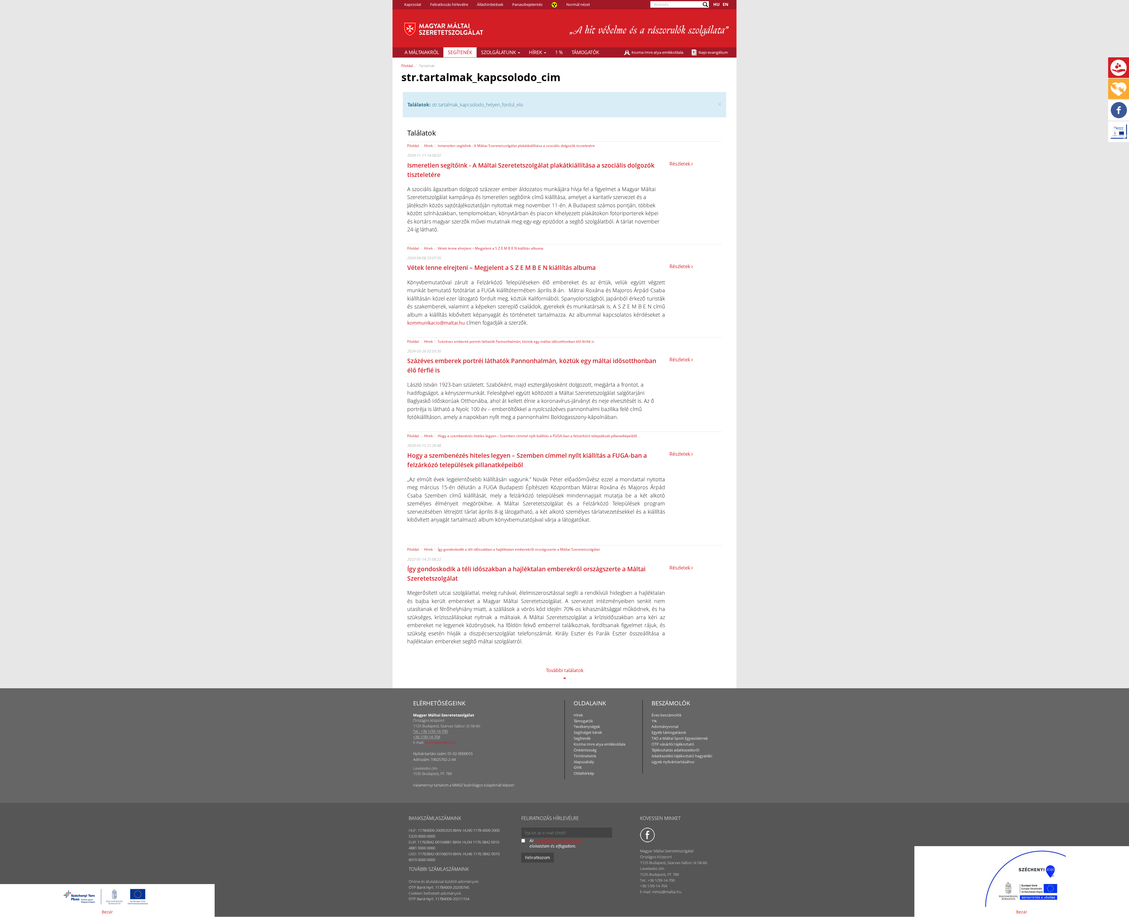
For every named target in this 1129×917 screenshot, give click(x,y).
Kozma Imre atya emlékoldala (657, 52)
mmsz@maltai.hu (440, 742)
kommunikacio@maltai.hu (436, 323)
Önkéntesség (585, 750)
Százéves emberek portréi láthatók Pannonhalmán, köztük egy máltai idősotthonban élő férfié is (516, 341)
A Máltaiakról (422, 52)
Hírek (536, 52)
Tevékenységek (587, 726)
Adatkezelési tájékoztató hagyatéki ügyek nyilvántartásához (682, 758)
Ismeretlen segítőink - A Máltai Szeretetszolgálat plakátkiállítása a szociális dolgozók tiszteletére (516, 145)
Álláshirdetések (490, 4)
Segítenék (460, 52)
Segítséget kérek (588, 732)
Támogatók (585, 52)
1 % (559, 52)
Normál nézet (578, 4)
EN (725, 4)
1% (654, 721)
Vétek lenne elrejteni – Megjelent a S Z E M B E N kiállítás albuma (490, 248)
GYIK (578, 767)
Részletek (680, 164)
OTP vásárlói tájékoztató (673, 744)
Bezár (107, 912)
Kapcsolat (412, 4)
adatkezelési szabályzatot (558, 840)
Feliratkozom (537, 857)
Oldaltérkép (584, 773)
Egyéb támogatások (669, 732)
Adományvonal (665, 726)
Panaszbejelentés (527, 4)
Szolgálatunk (499, 52)
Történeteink (585, 756)
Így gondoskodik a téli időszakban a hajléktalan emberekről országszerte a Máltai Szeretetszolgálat (519, 549)
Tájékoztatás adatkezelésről (675, 750)
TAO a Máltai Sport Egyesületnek (680, 738)
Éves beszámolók (667, 715)
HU (716, 4)
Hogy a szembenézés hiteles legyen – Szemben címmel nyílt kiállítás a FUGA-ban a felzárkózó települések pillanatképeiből (537, 435)
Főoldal (407, 65)
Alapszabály (584, 761)
